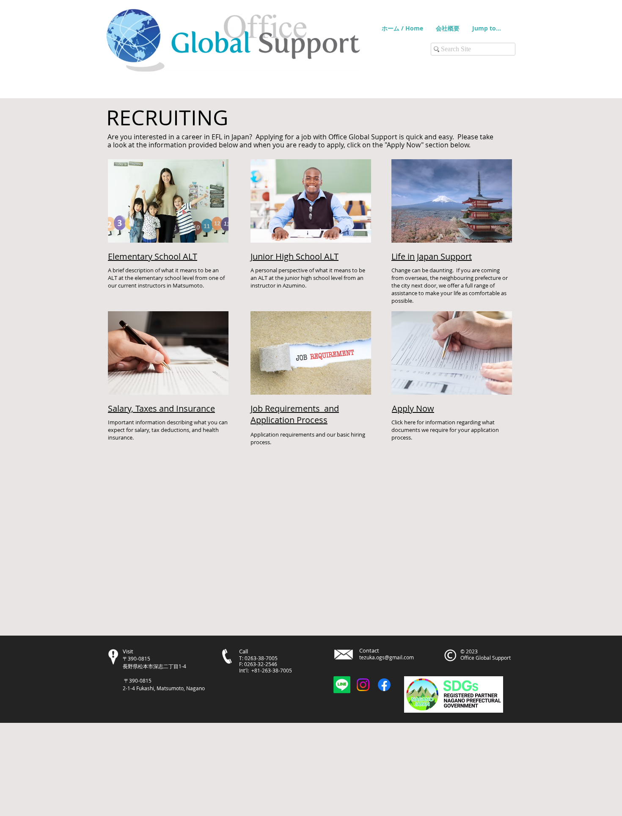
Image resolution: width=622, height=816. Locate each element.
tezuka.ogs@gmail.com (386, 657)
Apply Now (413, 408)
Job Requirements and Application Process (294, 414)
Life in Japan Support (431, 256)
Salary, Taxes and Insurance (161, 408)
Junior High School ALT (294, 256)
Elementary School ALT (152, 256)
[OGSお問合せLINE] (341, 684)
